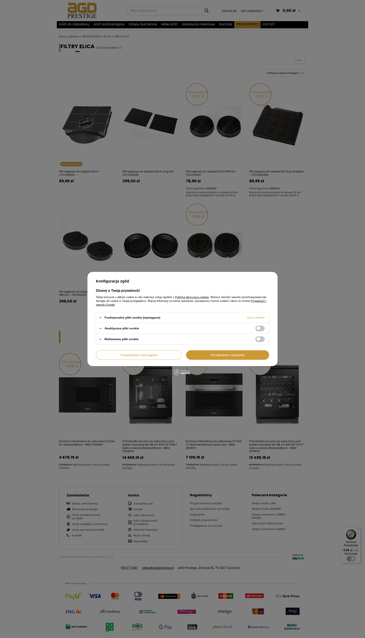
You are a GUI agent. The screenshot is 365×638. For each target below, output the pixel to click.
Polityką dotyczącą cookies (192, 297)
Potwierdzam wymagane (139, 355)
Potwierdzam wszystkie (228, 355)
